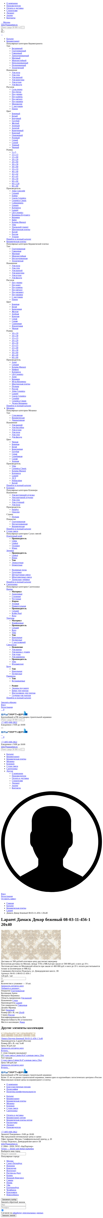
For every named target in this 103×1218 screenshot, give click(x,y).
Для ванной (17, 77)
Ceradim (15, 398)
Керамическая (18, 418)
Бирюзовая (17, 309)
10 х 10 (15, 333)
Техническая (17, 261)
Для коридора (18, 80)
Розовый (16, 138)
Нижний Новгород (15, 1178)
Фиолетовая (17, 326)
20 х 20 (15, 159)
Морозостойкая (19, 256)
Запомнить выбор (9, 1200)
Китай (15, 232)
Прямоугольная (19, 606)
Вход (3, 705)
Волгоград (11, 1170)
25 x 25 (15, 345)
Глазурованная (18, 249)
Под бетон (16, 92)
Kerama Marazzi (19, 222)
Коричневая (17, 449)
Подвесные (17, 640)
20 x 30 (15, 343)
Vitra (14, 224)
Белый (15, 116)
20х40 (21, 1012)
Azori (14, 362)
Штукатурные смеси (21, 575)
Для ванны (17, 649)
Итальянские (18, 664)
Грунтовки (17, 572)
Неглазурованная (19, 258)
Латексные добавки (21, 579)
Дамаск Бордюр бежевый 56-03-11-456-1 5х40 (22, 1038)
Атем (14, 377)
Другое (9, 771)
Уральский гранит (20, 227)
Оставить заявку (8, 899)
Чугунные (16, 599)
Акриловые (17, 594)
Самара (9, 1180)
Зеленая (15, 461)
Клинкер (10, 488)
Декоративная (18, 420)
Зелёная (15, 314)
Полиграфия (12, 1089)
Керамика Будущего (21, 215)
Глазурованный (19, 51)
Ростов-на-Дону (13, 1173)
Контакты (10, 18)
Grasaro (15, 205)
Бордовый (16, 118)
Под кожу (16, 285)
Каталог (10, 39)
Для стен (16, 75)
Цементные (17, 565)
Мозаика (10, 408)
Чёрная (15, 328)
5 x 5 (14, 152)
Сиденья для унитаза (21, 695)
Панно (15, 109)
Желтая (15, 311)
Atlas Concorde (18, 191)
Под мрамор (17, 101)
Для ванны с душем (21, 652)
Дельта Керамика (19, 403)
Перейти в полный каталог (18, 239)
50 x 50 (15, 179)
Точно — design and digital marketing (17, 1149)
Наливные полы (19, 570)
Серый (15, 140)
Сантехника (11, 584)
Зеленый (16, 125)
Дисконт (10, 13)
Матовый (16, 58)
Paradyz (15, 509)
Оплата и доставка (14, 8)
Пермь (9, 1183)
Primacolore (17, 480)
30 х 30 (15, 164)
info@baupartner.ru (9, 25)
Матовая (16, 253)
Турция (15, 237)
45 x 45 (15, 176)
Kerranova (16, 208)
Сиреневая (17, 323)
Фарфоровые (18, 623)
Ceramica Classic (19, 200)
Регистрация (7, 707)
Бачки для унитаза (20, 690)
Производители (13, 6)
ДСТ (14, 478)
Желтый (15, 123)
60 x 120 (15, 183)
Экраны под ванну (20, 688)
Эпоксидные (17, 562)
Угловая (15, 603)
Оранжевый (17, 135)
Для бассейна (18, 427)
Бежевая (15, 304)
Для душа (16, 654)
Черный (15, 147)
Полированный (19, 65)
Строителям (11, 10)
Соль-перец (17, 89)
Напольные (17, 637)
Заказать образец (8, 702)
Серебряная (17, 456)
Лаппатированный (20, 55)
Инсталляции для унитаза (23, 693)
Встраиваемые (18, 681)
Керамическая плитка (16, 241)
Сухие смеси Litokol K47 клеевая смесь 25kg (21, 1060)
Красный (16, 133)
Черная (15, 442)
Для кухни (16, 82)
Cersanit (15, 193)
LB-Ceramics (17, 212)
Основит (16, 546)
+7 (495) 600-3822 (9, 722)
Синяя (15, 321)
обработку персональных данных (28, 1213)
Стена (15, 1000)
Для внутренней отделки (23, 495)
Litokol (15, 543)
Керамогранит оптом (16, 1117)
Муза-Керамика (19, 381)
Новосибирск (12, 1195)
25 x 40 (15, 348)
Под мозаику (18, 292)
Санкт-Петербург (14, 1163)
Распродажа (11, 1122)
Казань (9, 1175)
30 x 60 (15, 167)
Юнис (14, 548)
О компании (12, 3)
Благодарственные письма (18, 1087)
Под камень (17, 96)
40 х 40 (15, 171)
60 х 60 (15, 181)
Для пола (16, 72)
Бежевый (16, 113)
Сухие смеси (12, 531)
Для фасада (17, 84)
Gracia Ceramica (19, 198)
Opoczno (16, 512)
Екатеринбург (12, 1187)
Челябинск (11, 1190)
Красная (15, 316)
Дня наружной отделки (22, 497)
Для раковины (18, 657)
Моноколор (17, 104)
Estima (15, 195)
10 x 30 (15, 336)
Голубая (15, 451)
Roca (14, 616)
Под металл (17, 99)
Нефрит (15, 369)
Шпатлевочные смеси (22, 577)
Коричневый (17, 130)
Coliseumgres (17, 203)
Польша (15, 386)
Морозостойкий (19, 60)
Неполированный (20, 63)
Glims (14, 541)
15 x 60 (15, 157)
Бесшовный (17, 48)
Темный (15, 145)
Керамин (16, 217)
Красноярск (11, 1192)
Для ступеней (18, 502)
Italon (14, 220)
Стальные (16, 596)
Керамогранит (12, 41)
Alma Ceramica (18, 391)
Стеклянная (17, 415)
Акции (9, 15)
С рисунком (17, 106)
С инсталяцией (19, 642)
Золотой (15, 128)
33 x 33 (15, 169)
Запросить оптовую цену (12, 986)
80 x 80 (15, 186)
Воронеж (10, 1166)
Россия (15, 234)
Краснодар (11, 1168)
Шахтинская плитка (21, 229)
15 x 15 (15, 154)
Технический (18, 68)
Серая (14, 319)
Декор (22, 1022)
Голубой (15, 121)
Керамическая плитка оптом (19, 1120)
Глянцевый (17, 53)
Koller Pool (17, 613)
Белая (14, 307)
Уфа (8, 1185)
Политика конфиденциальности (21, 1091)
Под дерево (17, 94)
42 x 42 (15, 174)
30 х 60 (15, 352)
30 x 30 (15, 350)
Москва (9, 1161)
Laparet (15, 210)
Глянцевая (16, 251)
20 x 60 (15, 162)
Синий (15, 142)
